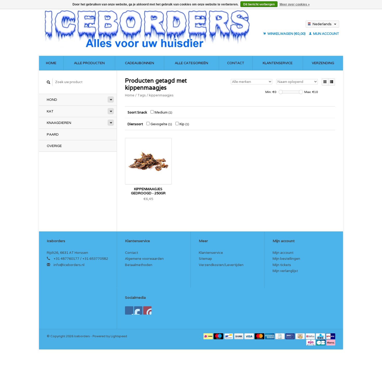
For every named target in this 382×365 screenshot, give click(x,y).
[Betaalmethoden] (208, 336)
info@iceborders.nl (69, 265)
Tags (141, 95)
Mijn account (325, 33)
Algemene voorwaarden (144, 258)
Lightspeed (119, 336)
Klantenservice (278, 63)
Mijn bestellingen (286, 258)
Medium (163, 112)
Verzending (323, 63)
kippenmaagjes (161, 95)
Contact (235, 63)
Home (51, 63)
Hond (52, 99)
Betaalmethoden (138, 265)
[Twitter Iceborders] (138, 310)
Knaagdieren (59, 123)
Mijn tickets (282, 265)
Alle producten (89, 63)
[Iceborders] (151, 28)
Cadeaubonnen (139, 63)
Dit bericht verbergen (259, 4)
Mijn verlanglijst (285, 271)
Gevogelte (161, 124)
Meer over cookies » (295, 4)
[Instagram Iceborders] (147, 310)
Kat (50, 111)
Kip (184, 124)
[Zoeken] (48, 82)
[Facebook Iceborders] (129, 310)
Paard (53, 134)
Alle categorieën (191, 63)
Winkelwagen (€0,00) (286, 33)
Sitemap (205, 258)
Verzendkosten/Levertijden (221, 265)
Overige (54, 146)
